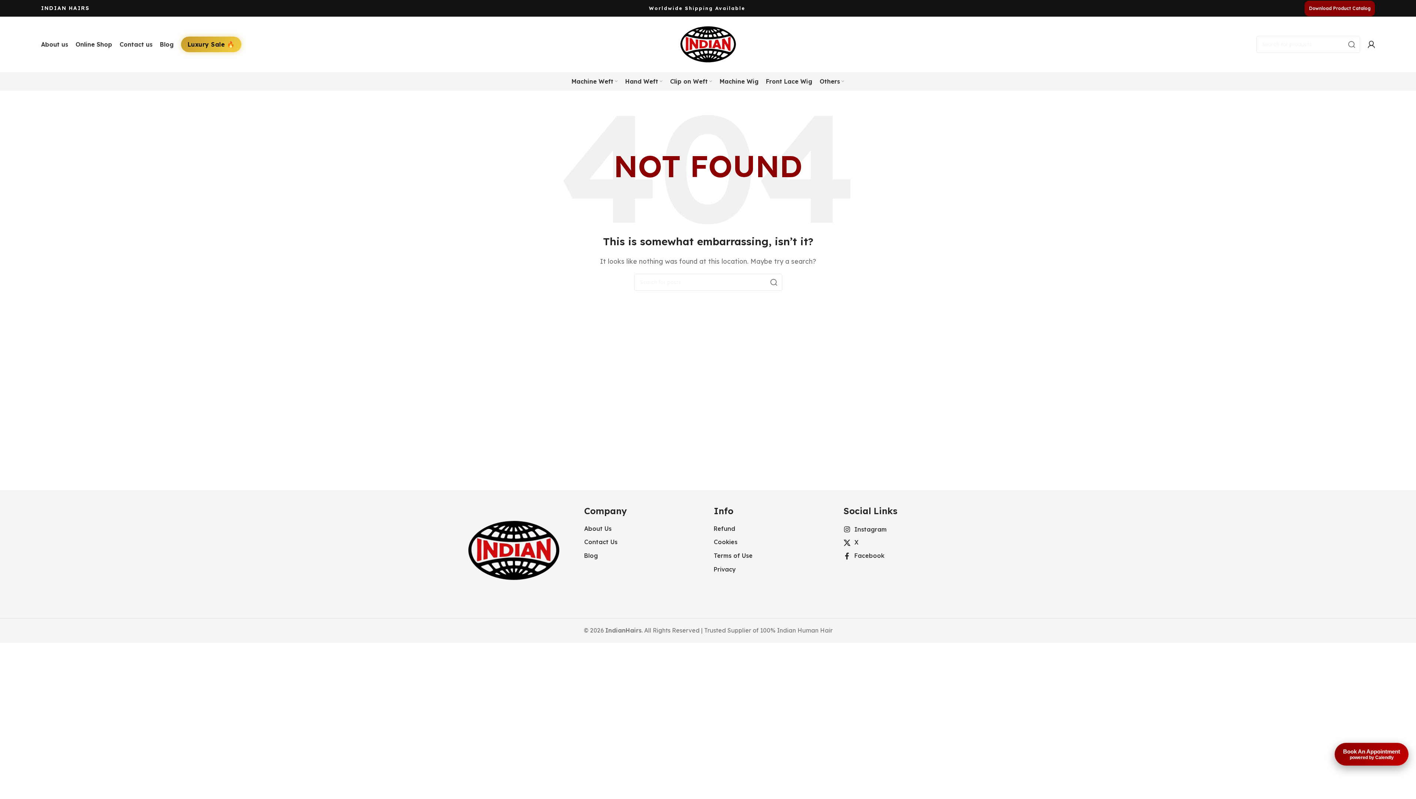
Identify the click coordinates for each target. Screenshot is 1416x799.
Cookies (725, 542)
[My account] (1371, 44)
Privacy (725, 569)
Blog (591, 555)
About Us (598, 528)
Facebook (869, 555)
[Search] (1351, 44)
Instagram (870, 529)
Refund (724, 528)
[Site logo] (708, 43)
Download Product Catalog (1339, 8)
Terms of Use (733, 555)
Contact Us (600, 542)
